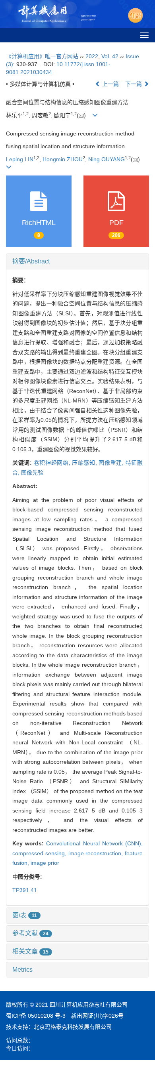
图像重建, (112, 463)
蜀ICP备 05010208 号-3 (36, 1016)
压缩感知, (85, 463)
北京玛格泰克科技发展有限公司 (73, 1027)
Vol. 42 (109, 56)
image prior (45, 863)
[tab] (77, 261)
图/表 (24, 915)
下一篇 (134, 84)
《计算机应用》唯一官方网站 (42, 56)
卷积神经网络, (53, 463)
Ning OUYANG (106, 159)
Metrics (22, 969)
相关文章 (30, 951)
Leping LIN (19, 159)
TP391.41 (24, 890)
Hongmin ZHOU (63, 159)
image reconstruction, (96, 853)
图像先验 (32, 472)
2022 (91, 56)
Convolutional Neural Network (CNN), (94, 843)
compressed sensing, (40, 853)
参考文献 (30, 933)
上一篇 (110, 84)
